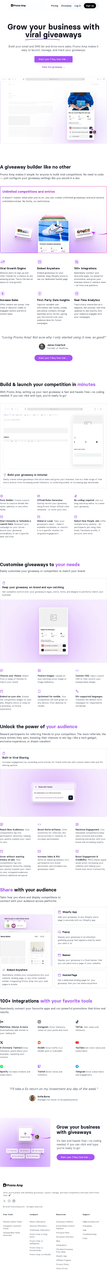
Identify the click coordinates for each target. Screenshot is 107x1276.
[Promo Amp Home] (19, 5)
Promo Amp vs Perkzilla (40, 1254)
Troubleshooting (89, 1234)
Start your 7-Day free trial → (53, 59)
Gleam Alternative (37, 1222)
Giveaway (66, 5)
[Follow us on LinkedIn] (14, 1201)
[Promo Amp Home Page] (13, 1185)
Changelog (87, 1226)
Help (85, 1230)
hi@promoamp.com (91, 1222)
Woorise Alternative (38, 1226)
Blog (58, 1241)
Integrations (61, 1245)
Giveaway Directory (65, 1237)
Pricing (54, 5)
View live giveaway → (53, 67)
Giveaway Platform (64, 1222)
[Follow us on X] (4, 1201)
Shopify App (61, 1256)
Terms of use (61, 1268)
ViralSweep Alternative (40, 1230)
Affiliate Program (63, 1260)
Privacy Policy (62, 1264)
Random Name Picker (12, 1222)
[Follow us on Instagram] (9, 1201)
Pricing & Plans (62, 1232)
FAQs (85, 1238)
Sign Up (90, 5)
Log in (78, 5)
